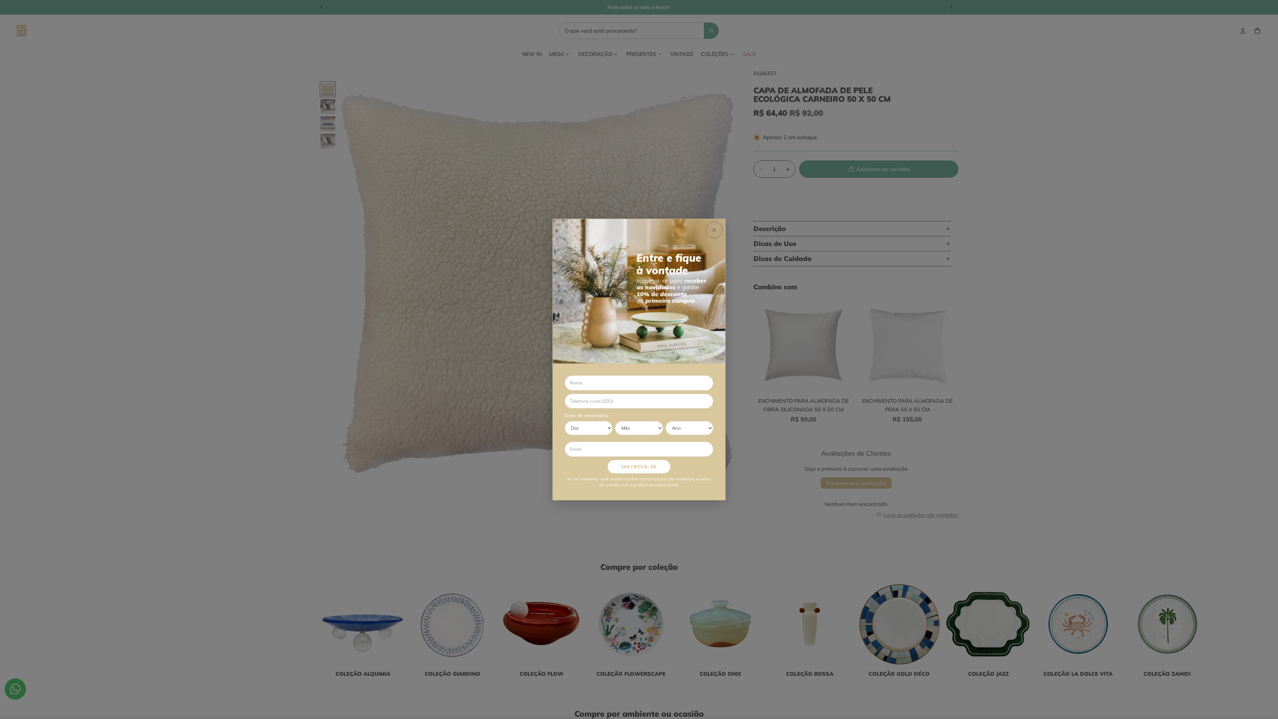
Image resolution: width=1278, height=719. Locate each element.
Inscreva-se (639, 466)
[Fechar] (714, 230)
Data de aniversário (586, 415)
